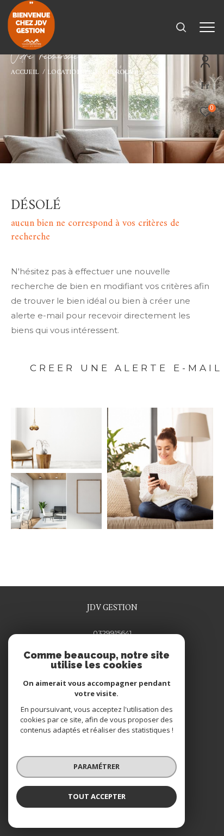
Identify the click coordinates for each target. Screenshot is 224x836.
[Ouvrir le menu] (207, 27)
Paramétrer (96, 766)
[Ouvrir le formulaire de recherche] (181, 27)
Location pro (72, 72)
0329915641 (112, 633)
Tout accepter (97, 796)
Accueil (25, 72)
